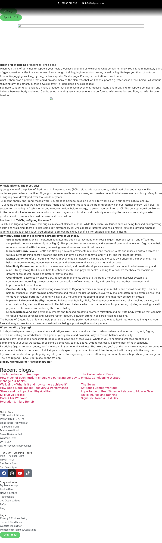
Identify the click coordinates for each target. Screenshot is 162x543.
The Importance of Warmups (19, 374)
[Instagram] (12, 473)
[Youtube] (20, 473)
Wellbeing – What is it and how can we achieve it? (34, 384)
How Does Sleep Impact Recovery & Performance (34, 387)
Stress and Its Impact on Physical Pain (26, 391)
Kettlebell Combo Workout (99, 387)
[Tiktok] (28, 473)
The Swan (88, 384)
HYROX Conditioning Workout (101, 377)
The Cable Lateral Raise (97, 374)
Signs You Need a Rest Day (99, 398)
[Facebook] (4, 473)
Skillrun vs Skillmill (12, 394)
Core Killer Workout (13, 398)
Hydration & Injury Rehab (17, 401)
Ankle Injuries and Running (99, 394)
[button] (11, 17)
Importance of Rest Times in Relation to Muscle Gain (117, 391)
